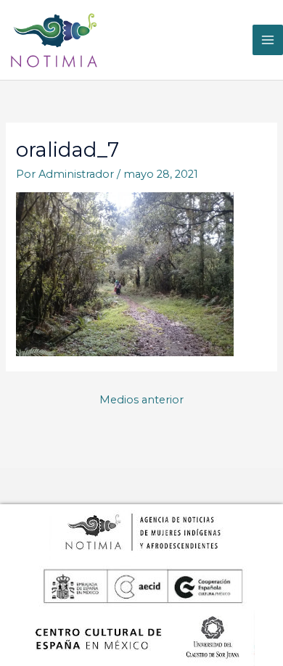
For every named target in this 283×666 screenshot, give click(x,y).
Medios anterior (141, 399)
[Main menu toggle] (268, 40)
